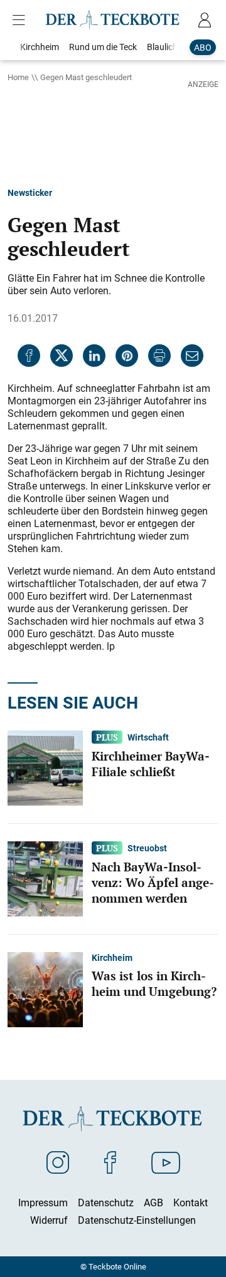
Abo (203, 47)
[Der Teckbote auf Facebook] (110, 1162)
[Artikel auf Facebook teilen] (29, 355)
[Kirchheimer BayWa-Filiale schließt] (45, 767)
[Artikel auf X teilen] (61, 355)
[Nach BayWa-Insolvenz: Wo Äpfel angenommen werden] (45, 878)
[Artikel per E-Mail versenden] (192, 355)
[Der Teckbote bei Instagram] (57, 1162)
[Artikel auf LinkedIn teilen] (94, 355)
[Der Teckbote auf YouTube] (165, 1162)
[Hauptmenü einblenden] (21, 20)
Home (18, 77)
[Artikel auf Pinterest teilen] (127, 355)
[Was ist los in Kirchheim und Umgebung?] (45, 989)
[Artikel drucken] (159, 355)
